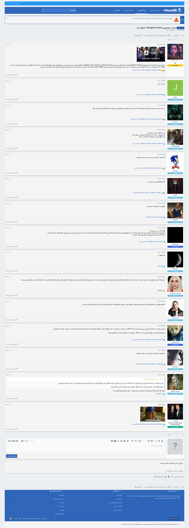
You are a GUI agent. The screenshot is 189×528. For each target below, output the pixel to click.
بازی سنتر (61, 495)
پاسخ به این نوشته (11, 75)
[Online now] (175, 145)
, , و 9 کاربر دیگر (147, 193)
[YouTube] (10, 524)
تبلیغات (62, 510)
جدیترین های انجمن (58, 499)
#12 (7, 326)
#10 (7, 277)
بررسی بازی (119, 499)
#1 (6, 45)
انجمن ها (61, 503)
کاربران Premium (59, 514)
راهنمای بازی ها (118, 506)
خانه (16, 519)
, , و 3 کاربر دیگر (147, 424)
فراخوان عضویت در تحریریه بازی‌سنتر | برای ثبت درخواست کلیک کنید (152, 18)
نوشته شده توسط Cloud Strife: (154, 379)
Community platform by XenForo (161, 524)
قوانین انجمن (35, 519)
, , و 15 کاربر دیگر (148, 168)
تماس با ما (61, 506)
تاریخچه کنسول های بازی (115, 503)
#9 (6, 253)
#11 (7, 302)
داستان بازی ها (118, 510)
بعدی (169, 39)
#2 (6, 81)
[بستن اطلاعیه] (7, 18)
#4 (6, 130)
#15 (7, 405)
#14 (7, 375)
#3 (6, 106)
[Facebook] (19, 524)
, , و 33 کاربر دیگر (151, 242)
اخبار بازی (119, 495)
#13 (7, 350)
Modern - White (173, 519)
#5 (6, 155)
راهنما (19, 519)
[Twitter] (13, 524)
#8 (6, 228)
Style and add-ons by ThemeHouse (131, 524)
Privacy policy (27, 519)
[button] (148, 10)
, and (154, 217)
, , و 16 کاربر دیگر (147, 340)
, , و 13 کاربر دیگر (148, 144)
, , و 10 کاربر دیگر (150, 95)
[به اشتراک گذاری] (9, 45)
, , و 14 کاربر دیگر (146, 119)
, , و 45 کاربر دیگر (146, 70)
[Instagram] (16, 524)
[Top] (13, 518)
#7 (6, 204)
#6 (6, 179)
